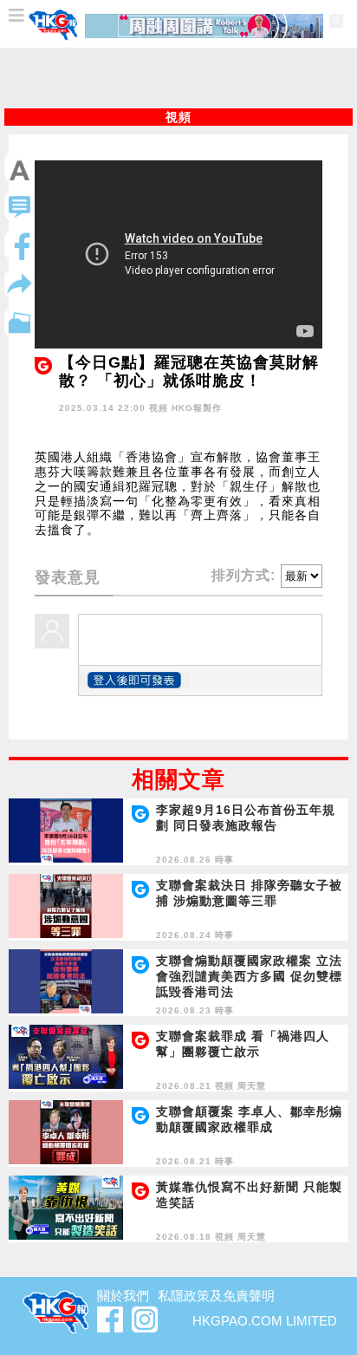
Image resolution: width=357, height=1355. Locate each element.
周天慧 (251, 1086)
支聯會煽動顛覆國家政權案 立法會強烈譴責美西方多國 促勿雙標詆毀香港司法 (249, 976)
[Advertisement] (178, 78)
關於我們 (123, 1295)
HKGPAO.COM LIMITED (264, 1320)
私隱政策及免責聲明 (216, 1295)
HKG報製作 (197, 408)
